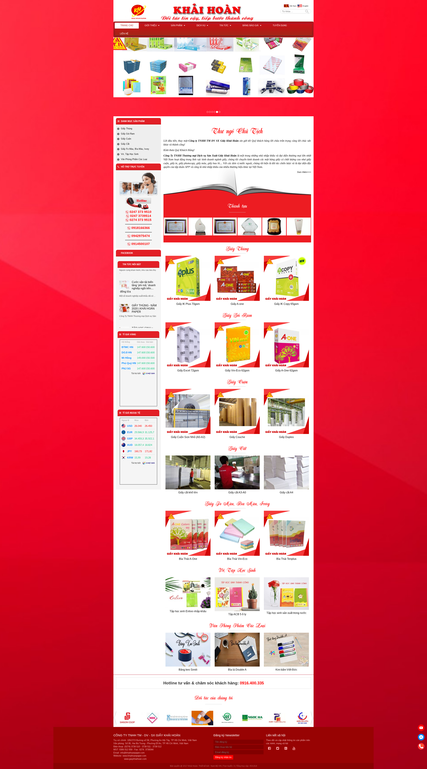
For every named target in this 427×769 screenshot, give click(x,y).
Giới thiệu (151, 25)
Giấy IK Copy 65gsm (286, 303)
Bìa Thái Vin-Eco (237, 558)
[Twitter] (278, 748)
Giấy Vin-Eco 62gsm (237, 370)
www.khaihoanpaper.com (134, 755)
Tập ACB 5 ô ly (237, 614)
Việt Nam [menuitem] (292, 6)
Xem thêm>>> (304, 172)
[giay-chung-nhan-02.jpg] (225, 226)
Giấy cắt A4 (286, 492)
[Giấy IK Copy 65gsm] (286, 278)
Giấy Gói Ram (237, 315)
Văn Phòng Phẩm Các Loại (237, 626)
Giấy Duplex (286, 437)
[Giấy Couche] (237, 411)
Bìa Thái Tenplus (286, 558)
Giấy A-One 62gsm (286, 370)
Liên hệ (124, 33)
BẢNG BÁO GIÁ (251, 25)
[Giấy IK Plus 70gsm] (188, 278)
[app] (210, 112)
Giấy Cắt (237, 448)
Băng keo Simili (188, 669)
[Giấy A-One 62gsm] (286, 344)
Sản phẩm (177, 25)
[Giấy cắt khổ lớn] (188, 472)
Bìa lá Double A (237, 669)
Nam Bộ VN (216, 766)
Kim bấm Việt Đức (286, 669)
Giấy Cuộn (237, 382)
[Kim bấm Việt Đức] (286, 650)
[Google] (286, 748)
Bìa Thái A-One (188, 558)
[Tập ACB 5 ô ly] (237, 594)
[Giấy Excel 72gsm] (188, 344)
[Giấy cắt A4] (286, 472)
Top (419, 757)
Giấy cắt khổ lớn (188, 492)
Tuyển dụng (280, 25)
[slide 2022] (212, 112)
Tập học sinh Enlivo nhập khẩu (188, 611)
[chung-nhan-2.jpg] (249, 226)
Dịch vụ (201, 25)
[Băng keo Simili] (188, 650)
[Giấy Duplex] (286, 411)
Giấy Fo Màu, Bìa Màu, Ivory (237, 504)
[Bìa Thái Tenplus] (286, 533)
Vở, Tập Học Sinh (237, 570)
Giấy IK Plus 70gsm (188, 303)
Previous (115, 718)
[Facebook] (270, 748)
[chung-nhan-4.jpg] (299, 226)
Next (311, 718)
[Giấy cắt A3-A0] (237, 472)
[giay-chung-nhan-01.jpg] (176, 226)
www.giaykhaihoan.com (135, 759)
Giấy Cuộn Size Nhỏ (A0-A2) (188, 437)
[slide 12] (214, 112)
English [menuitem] (305, 6)
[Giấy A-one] (237, 278)
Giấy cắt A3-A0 (237, 492)
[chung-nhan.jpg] (200, 226)
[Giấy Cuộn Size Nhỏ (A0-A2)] (188, 411)
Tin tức (224, 25)
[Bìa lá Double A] (237, 650)
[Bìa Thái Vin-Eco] (237, 533)
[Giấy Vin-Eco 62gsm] (237, 344)
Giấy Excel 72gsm (188, 370)
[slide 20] (217, 112)
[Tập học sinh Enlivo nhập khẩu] (188, 592)
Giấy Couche (237, 437)
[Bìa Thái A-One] (188, 533)
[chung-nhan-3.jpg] (274, 226)
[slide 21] (219, 112)
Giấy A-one (237, 303)
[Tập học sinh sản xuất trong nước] (286, 593)
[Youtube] (294, 748)
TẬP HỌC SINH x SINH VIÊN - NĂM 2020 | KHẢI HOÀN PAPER (137, 282)
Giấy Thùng (237, 249)
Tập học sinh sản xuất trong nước (286, 612)
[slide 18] (207, 112)
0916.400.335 (252, 683)
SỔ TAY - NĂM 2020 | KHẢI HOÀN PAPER (144, 306)
